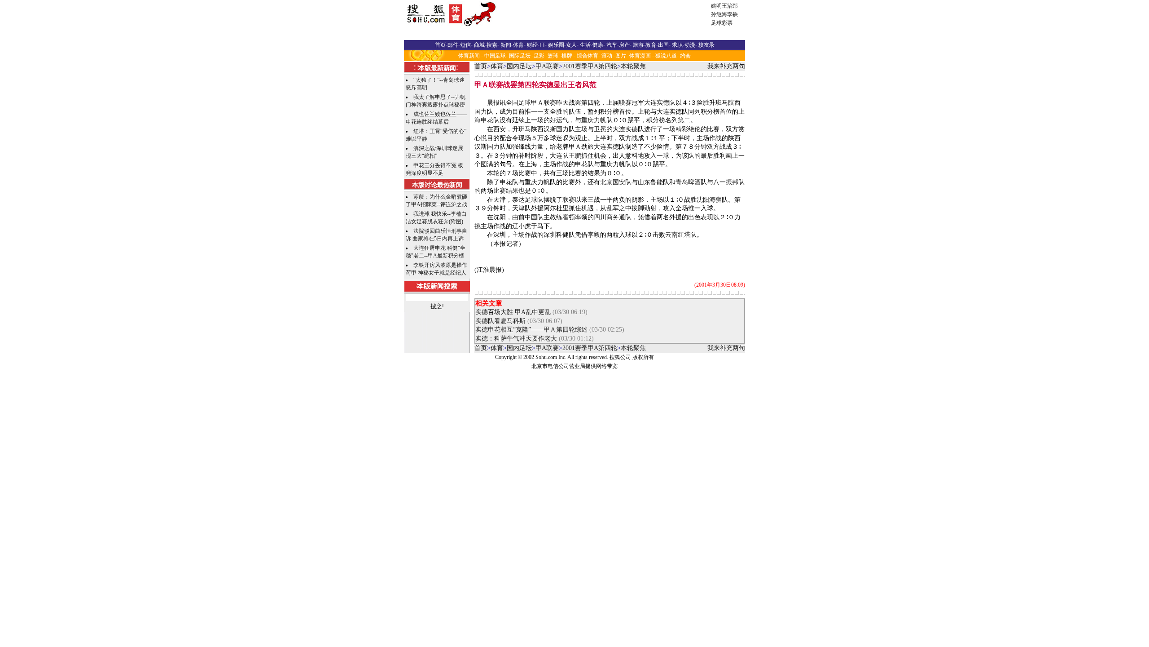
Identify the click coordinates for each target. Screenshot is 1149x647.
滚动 (606, 56)
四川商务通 (609, 217)
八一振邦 (725, 182)
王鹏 (575, 155)
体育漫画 (640, 56)
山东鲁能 (650, 182)
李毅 (594, 234)
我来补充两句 (726, 66)
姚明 (716, 6)
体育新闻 (469, 56)
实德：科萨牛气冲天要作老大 (516, 338)
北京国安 (612, 182)
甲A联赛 (547, 66)
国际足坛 (520, 56)
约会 (685, 56)
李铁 (732, 14)
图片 (620, 56)
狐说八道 (666, 56)
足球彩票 (721, 23)
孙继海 (719, 14)
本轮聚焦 (633, 66)
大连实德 (656, 102)
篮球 (553, 56)
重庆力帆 (593, 120)
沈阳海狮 (709, 199)
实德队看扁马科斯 (500, 321)
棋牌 (566, 56)
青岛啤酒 (688, 182)
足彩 (539, 56)
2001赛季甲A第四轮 (589, 66)
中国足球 (495, 56)
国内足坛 (519, 66)
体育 (497, 66)
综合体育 (587, 56)
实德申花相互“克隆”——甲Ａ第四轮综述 (531, 329)
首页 (480, 66)
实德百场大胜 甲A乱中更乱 (513, 312)
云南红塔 (677, 234)
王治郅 (730, 6)
